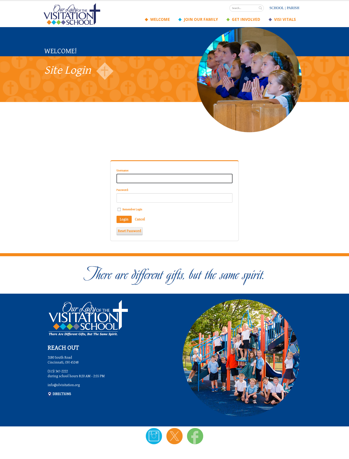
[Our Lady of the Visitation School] (72, 13)
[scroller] (342, 454)
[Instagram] (154, 436)
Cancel (140, 219)
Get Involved (245, 19)
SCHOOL (276, 8)
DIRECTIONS (62, 394)
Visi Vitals (284, 19)
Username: (123, 170)
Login (124, 219)
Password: (122, 190)
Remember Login (132, 209)
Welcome (159, 19)
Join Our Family (200, 19)
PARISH (293, 8)
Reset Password (129, 231)
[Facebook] (195, 436)
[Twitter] (175, 436)
